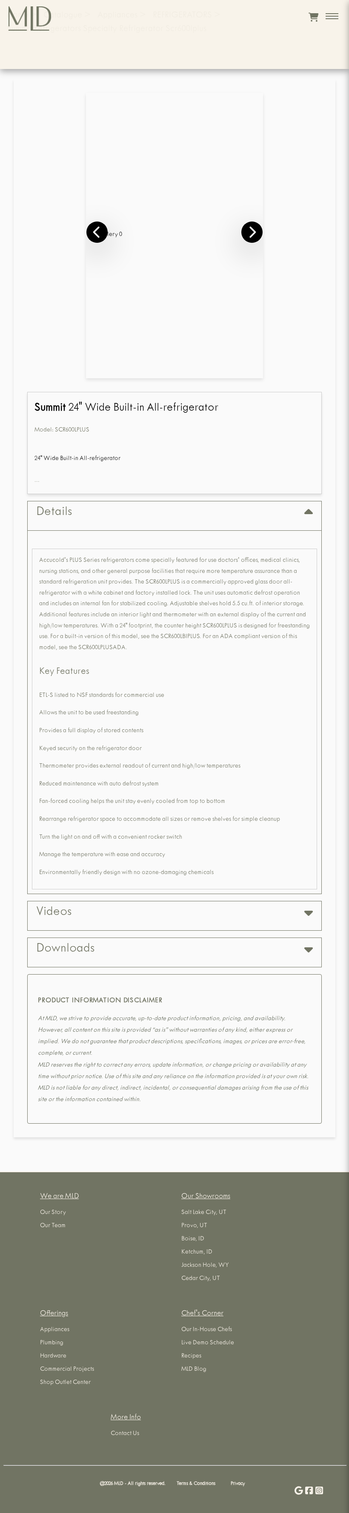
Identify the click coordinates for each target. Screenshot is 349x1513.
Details (54, 513)
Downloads (65, 949)
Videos (54, 913)
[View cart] (313, 17)
